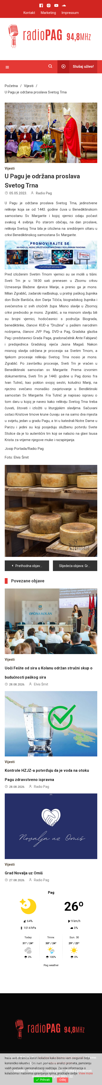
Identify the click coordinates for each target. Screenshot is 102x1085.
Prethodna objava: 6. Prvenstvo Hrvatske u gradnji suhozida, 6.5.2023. (32, 566)
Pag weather (51, 965)
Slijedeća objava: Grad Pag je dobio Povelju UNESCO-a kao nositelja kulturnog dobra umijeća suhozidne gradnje (78, 566)
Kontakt (29, 13)
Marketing (48, 13)
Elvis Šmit (41, 684)
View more (86, 1073)
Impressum (70, 13)
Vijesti (10, 168)
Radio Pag (44, 193)
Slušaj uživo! (83, 66)
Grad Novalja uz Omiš (24, 873)
